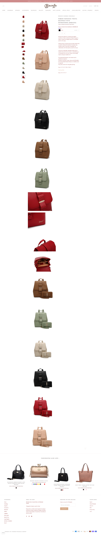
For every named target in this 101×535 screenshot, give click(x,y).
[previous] (3, 475)
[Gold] (39, 484)
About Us (91, 505)
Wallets (41, 10)
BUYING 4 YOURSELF (88, 10)
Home (3, 10)
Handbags (10, 10)
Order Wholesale (93, 504)
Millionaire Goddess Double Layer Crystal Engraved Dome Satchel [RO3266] (16, 483)
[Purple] (36, 484)
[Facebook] (26, 516)
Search (97, 10)
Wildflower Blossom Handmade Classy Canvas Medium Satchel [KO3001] (62, 485)
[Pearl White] (84, 489)
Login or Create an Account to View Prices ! (66, 24)
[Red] (44, 484)
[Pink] (86, 489)
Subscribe (64, 508)
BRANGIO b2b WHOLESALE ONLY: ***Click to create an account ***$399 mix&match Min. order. (50, 1)
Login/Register (76, 10)
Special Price (66, 10)
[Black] (16, 487)
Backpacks (34, 10)
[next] (98, 475)
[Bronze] (32, 484)
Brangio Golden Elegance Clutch (39, 480)
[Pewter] (43, 484)
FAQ (90, 507)
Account (85, 5)
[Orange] (37, 484)
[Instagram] (29, 516)
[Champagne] (41, 484)
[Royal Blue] (33, 484)
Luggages (48, 10)
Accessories (25, 10)
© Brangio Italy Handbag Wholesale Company (15, 531)
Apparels (17, 10)
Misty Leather (56, 10)
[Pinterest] (31, 516)
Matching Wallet (61, 70)
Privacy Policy (92, 509)
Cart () (96, 6)
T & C (91, 511)
